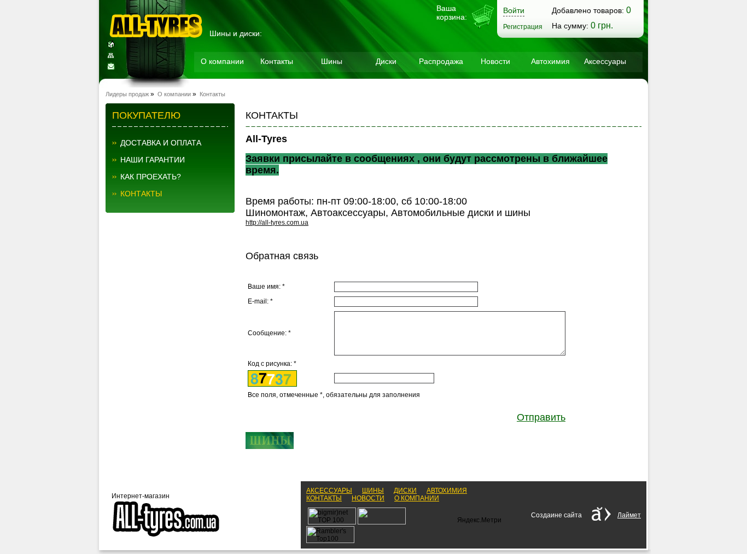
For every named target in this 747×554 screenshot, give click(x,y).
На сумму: (570, 25)
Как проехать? (150, 176)
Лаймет (629, 515)
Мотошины (222, 88)
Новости (495, 61)
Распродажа (441, 61)
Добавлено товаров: (588, 10)
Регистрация (522, 27)
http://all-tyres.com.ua (277, 222)
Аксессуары (605, 61)
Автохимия (550, 61)
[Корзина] (482, 27)
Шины (331, 61)
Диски (386, 61)
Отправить (541, 417)
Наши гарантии (152, 159)
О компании (222, 61)
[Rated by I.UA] (382, 522)
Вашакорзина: (451, 12)
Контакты (276, 61)
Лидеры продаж (127, 94)
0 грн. (602, 25)
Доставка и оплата (160, 142)
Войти (513, 10)
